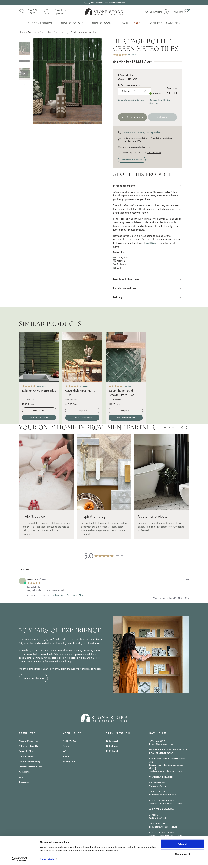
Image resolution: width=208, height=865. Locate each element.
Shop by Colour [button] (71, 23)
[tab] (25, 570)
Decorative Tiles (27, 756)
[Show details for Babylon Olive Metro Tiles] (39, 357)
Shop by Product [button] (40, 23)
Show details (47, 859)
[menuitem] (41, 23)
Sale (21, 776)
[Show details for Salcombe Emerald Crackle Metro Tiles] (126, 357)
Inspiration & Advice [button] (163, 23)
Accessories (24, 771)
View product (39, 410)
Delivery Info (68, 761)
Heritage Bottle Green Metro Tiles (67, 595)
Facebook (113, 741)
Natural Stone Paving (29, 761)
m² (145, 91)
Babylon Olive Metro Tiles (39, 390)
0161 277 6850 (154, 152)
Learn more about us (33, 678)
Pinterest (113, 751)
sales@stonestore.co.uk (162, 744)
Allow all (182, 844)
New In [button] (124, 23)
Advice (65, 756)
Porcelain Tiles (26, 751)
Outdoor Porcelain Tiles (30, 766)
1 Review (132, 54)
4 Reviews (41, 386)
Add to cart (162, 117)
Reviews (66, 746)
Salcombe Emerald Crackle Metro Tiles (121, 393)
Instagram (114, 746)
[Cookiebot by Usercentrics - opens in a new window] (19, 859)
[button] (24, 39)
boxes (127, 91)
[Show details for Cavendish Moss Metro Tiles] (82, 357)
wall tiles (151, 243)
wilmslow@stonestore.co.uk (164, 794)
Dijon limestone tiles (29, 746)
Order (125, 146)
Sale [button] (137, 23)
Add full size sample (132, 117)
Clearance (24, 782)
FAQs (64, 751)
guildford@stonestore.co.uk (164, 826)
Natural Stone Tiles (28, 741)
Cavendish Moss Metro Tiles (80, 393)
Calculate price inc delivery (131, 100)
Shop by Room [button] (101, 23)
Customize (181, 854)
